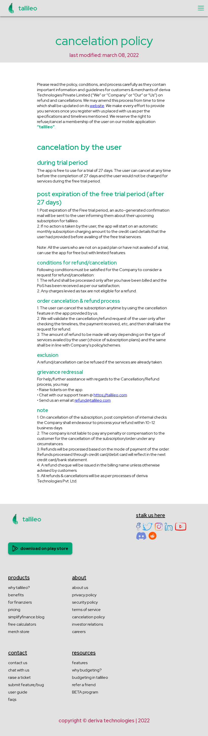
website (97, 105)
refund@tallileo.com (93, 400)
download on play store (44, 548)
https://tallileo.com (110, 395)
